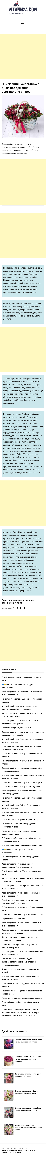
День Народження (9, 1150)
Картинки (17, 1153)
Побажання (7, 1153)
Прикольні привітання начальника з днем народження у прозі (28, 1127)
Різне (20, 1150)
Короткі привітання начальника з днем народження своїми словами (28, 1059)
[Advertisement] (23, 56)
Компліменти (29, 1150)
